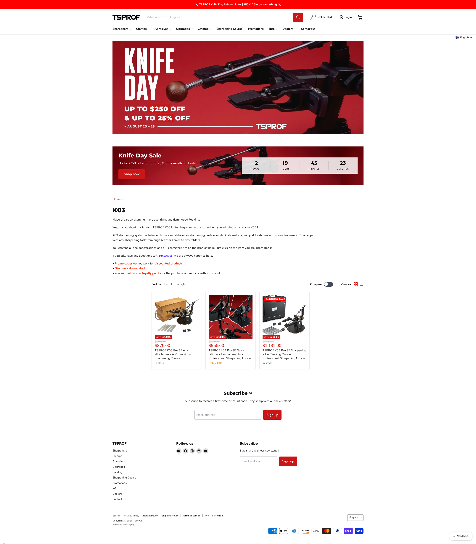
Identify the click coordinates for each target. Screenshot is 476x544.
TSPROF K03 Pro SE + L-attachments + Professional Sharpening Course (173, 354)
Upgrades (183, 29)
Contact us (308, 29)
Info (272, 29)
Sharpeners (120, 29)
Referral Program (214, 515)
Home (116, 199)
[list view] (361, 284)
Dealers (288, 29)
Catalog (203, 29)
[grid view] (355, 284)
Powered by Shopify (123, 524)
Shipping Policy (170, 515)
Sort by (156, 284)
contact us (166, 256)
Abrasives (162, 29)
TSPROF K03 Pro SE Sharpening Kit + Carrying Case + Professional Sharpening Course (284, 354)
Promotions (256, 29)
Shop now (131, 174)
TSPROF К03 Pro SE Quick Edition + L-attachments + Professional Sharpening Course (230, 354)
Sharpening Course (229, 29)
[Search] (298, 17)
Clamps (141, 29)
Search (116, 515)
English (353, 517)
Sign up (272, 415)
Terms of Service (191, 515)
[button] (464, 37)
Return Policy (150, 515)
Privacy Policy (131, 515)
